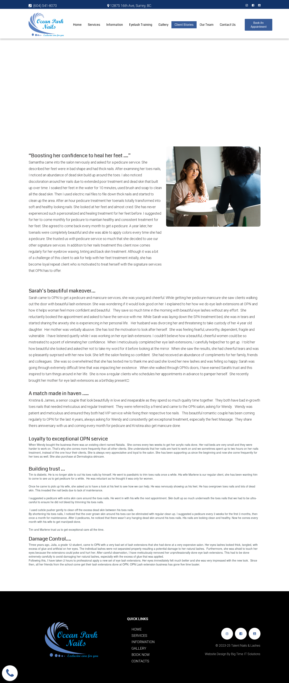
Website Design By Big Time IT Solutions (232, 654)
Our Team (207, 24)
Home (77, 24)
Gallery (163, 24)
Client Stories (184, 24)
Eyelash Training (140, 24)
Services (94, 24)
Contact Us (228, 24)
